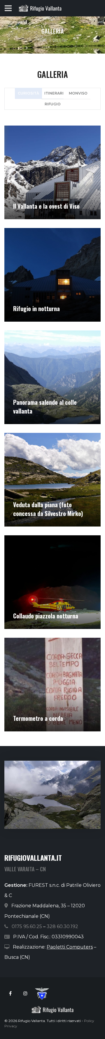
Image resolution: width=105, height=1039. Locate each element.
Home (42, 40)
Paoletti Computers (70, 947)
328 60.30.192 (62, 926)
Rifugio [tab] (53, 104)
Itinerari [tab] (54, 93)
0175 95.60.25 (27, 926)
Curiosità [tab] (28, 93)
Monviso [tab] (78, 93)
